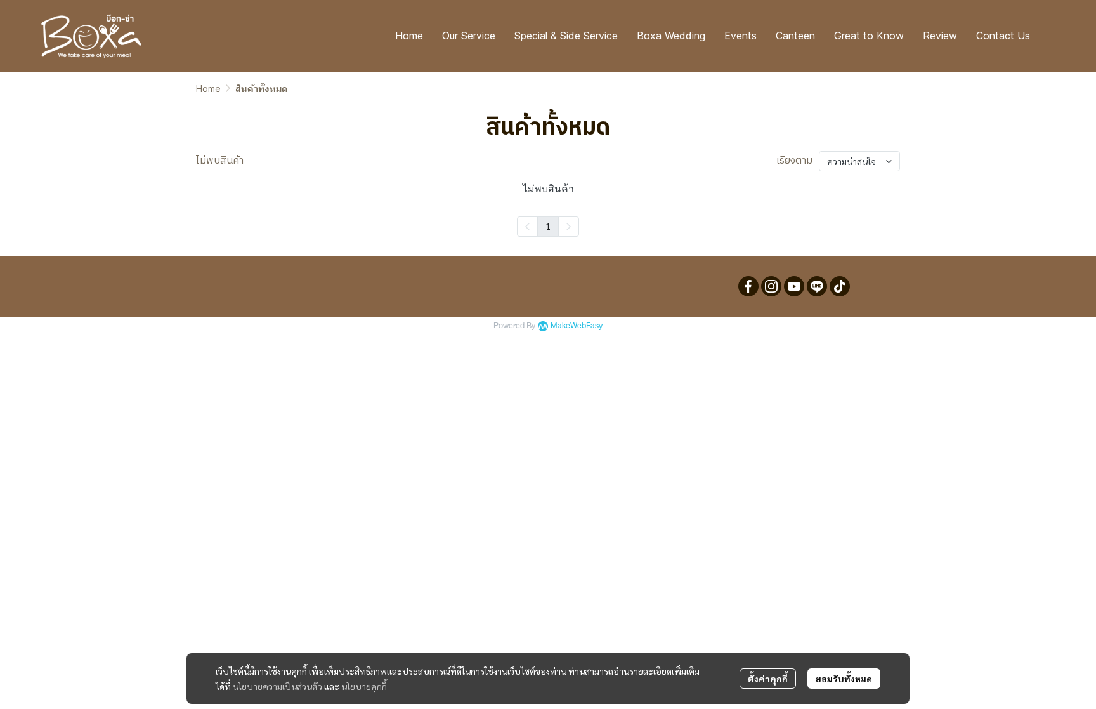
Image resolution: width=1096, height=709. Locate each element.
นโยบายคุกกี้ (364, 686)
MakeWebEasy (577, 326)
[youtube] (794, 286)
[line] (817, 286)
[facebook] (748, 286)
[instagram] (771, 286)
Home (208, 88)
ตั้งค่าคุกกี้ (768, 678)
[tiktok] (840, 286)
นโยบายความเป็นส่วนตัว (277, 686)
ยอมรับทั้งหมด (844, 678)
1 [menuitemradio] (548, 226)
